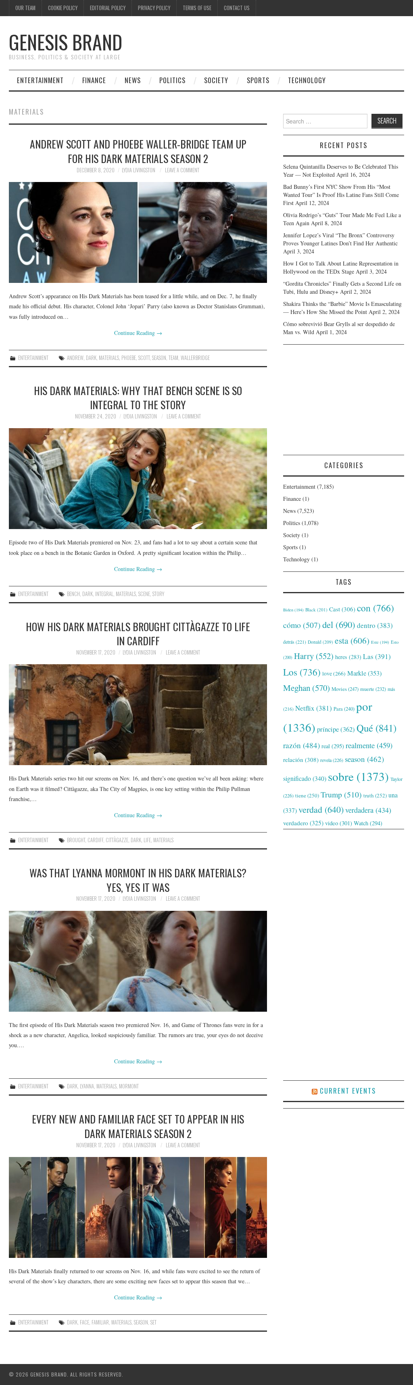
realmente (369, 745)
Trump (341, 794)
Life (147, 840)
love (334, 673)
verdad (321, 809)
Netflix (313, 708)
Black (316, 610)
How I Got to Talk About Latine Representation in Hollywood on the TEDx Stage (340, 267)
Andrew (75, 358)
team (173, 358)
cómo (302, 624)
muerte (373, 689)
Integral (104, 594)
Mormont (129, 1086)
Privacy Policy (154, 8)
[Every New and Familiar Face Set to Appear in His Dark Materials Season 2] (138, 1207)
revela (331, 760)
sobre (358, 776)
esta (352, 640)
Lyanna (87, 1086)
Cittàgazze (117, 840)
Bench (73, 594)
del (338, 624)
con (375, 607)
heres (348, 657)
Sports (258, 80)
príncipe (336, 729)
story (158, 594)
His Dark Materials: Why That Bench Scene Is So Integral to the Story (138, 397)
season (159, 358)
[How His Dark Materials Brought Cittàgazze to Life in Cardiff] (138, 714)
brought (76, 840)
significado (304, 778)
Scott (144, 358)
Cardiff (95, 840)
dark (91, 358)
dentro (375, 625)
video (338, 823)
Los (302, 671)
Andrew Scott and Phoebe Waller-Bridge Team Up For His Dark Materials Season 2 (138, 151)
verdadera (368, 810)
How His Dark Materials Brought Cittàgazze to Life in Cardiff (138, 634)
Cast (342, 609)
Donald (320, 642)
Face (84, 1322)
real (332, 746)
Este (380, 642)
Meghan (306, 687)
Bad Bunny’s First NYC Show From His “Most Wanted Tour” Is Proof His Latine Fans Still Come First (341, 195)
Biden (293, 610)
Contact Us (237, 8)
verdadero (303, 823)
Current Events (348, 1091)
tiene (307, 795)
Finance (94, 80)
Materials (109, 358)
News (133, 80)
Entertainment (40, 80)
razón (301, 745)
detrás (294, 641)
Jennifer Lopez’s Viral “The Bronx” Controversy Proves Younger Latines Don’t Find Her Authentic (340, 239)
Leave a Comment (182, 170)
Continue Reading (138, 333)
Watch (368, 823)
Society (216, 80)
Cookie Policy (62, 8)
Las (377, 656)
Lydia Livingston (138, 170)
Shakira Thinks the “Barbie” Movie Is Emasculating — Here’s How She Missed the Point (342, 308)
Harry (314, 655)
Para (344, 708)
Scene (144, 594)
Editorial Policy (107, 8)
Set (153, 1322)
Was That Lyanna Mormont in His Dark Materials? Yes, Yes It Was (137, 880)
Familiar (100, 1322)
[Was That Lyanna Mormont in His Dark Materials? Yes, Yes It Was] (138, 961)
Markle (364, 673)
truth (375, 795)
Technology (307, 80)
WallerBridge (195, 358)
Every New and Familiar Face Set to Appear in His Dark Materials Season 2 (138, 1126)
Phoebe (128, 358)
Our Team (25, 8)
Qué (376, 727)
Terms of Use (197, 8)
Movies (345, 688)
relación (301, 759)
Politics (172, 80)
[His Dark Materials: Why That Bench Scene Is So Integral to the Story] (138, 478)
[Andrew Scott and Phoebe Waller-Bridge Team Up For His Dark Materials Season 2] (138, 232)
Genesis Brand (65, 41)
